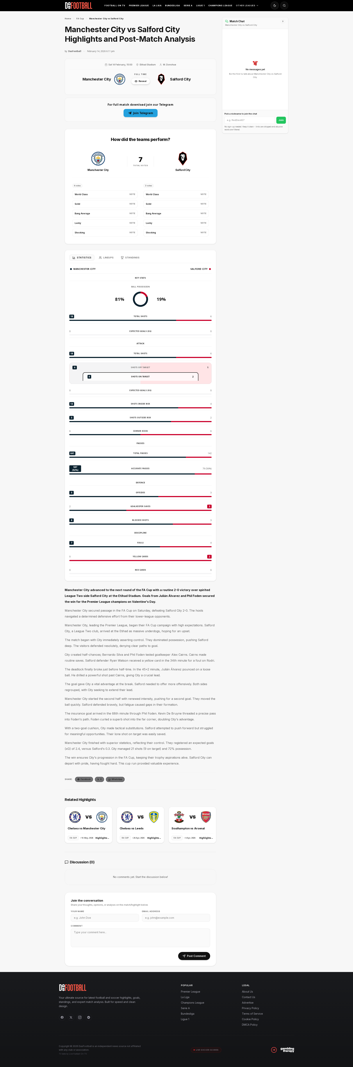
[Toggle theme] (275, 5)
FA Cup (80, 18)
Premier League (139, 5)
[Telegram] (88, 1017)
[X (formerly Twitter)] (71, 1017)
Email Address (151, 911)
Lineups (108, 257)
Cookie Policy (250, 1019)
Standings (132, 257)
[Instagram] (79, 1017)
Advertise (248, 1002)
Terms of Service (252, 1013)
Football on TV (114, 5)
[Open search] (284, 5)
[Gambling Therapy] (287, 1049)
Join (281, 120)
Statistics (84, 257)
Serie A (188, 5)
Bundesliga (172, 5)
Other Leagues (245, 5)
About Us (247, 991)
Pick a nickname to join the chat (240, 113)
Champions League (220, 5)
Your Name (77, 911)
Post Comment (196, 955)
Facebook (86, 779)
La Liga (157, 5)
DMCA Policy (250, 1024)
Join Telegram (143, 113)
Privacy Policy (250, 1008)
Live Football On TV (78, 1054)
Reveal (143, 81)
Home (68, 18)
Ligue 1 (200, 5)
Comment (77, 926)
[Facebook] (62, 1017)
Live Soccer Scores (207, 1050)
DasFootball (74, 51)
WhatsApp (117, 779)
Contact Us (248, 997)
